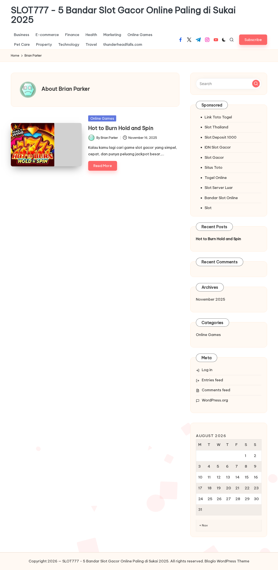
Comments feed (216, 390)
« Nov (203, 525)
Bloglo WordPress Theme (227, 561)
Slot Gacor (214, 157)
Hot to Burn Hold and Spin (120, 128)
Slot (208, 207)
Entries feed (212, 380)
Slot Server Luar (219, 187)
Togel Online (216, 177)
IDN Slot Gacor (218, 147)
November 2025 (210, 299)
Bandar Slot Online (221, 197)
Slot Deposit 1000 (221, 137)
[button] (253, 39)
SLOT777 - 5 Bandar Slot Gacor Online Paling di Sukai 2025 (123, 15)
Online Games (102, 118)
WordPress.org (215, 400)
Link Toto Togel (218, 117)
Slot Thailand (216, 127)
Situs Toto (213, 167)
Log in (207, 369)
